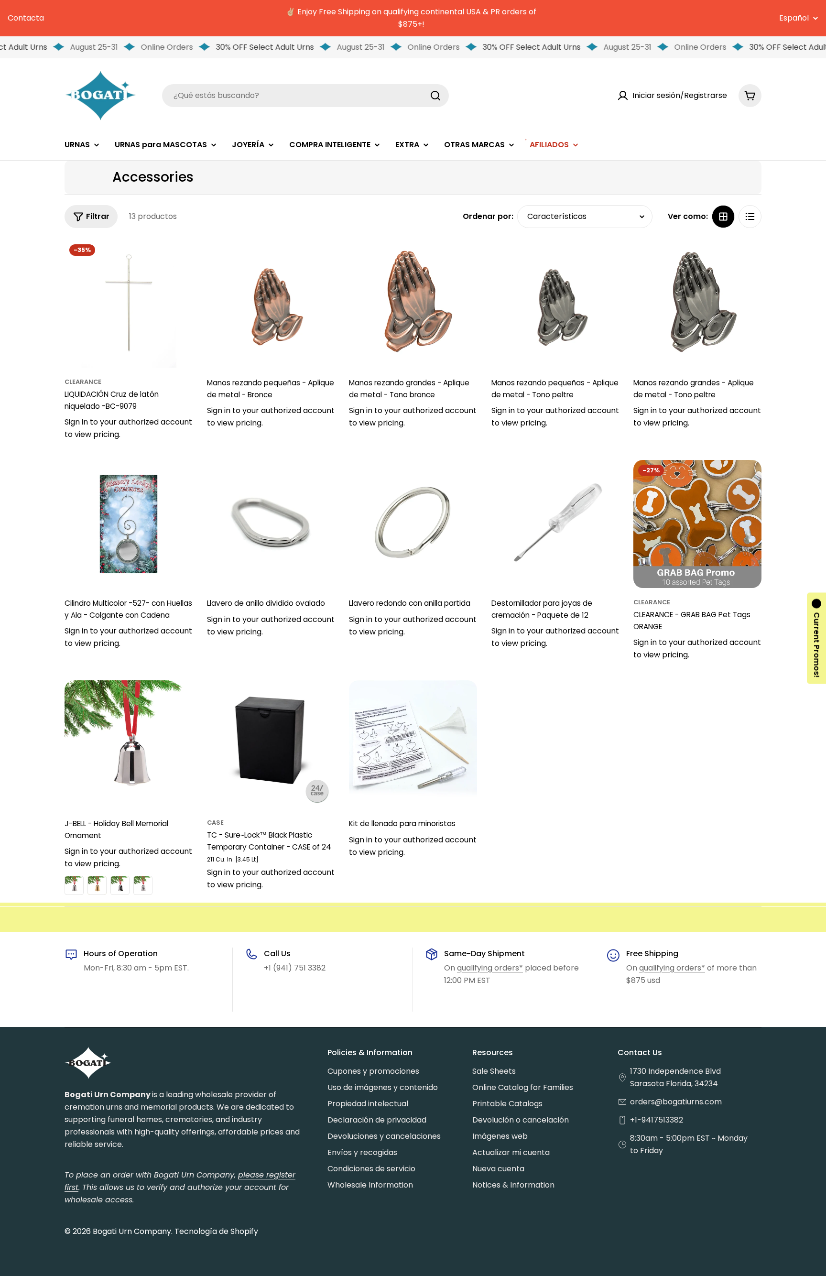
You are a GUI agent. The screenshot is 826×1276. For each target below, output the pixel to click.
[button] (816, 638)
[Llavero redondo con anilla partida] (413, 524)
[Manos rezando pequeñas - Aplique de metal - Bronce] (271, 304)
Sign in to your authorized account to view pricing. (128, 428)
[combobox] (305, 95)
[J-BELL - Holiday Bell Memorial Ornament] (129, 744)
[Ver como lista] (750, 216)
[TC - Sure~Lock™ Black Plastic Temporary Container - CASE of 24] (271, 744)
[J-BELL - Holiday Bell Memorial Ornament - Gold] (97, 885)
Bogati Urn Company (132, 1231)
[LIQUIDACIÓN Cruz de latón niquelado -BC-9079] (129, 304)
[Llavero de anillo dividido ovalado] (271, 524)
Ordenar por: (488, 216)
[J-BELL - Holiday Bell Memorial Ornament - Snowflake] (120, 885)
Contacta (26, 17)
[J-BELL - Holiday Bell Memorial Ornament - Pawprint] (142, 885)
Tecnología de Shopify (216, 1231)
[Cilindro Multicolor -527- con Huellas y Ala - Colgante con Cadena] (129, 524)
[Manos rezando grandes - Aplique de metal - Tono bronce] (413, 304)
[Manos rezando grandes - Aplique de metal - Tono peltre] (697, 304)
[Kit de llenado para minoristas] (413, 744)
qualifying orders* (490, 967)
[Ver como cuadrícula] (723, 216)
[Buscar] (435, 95)
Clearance (83, 382)
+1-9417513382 (656, 1119)
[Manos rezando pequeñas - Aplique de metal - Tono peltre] (555, 304)
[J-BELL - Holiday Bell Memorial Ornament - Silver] (74, 885)
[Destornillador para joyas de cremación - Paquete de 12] (555, 524)
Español (794, 18)
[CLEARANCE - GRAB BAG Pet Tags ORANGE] (697, 524)
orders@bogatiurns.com (676, 1101)
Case (215, 822)
